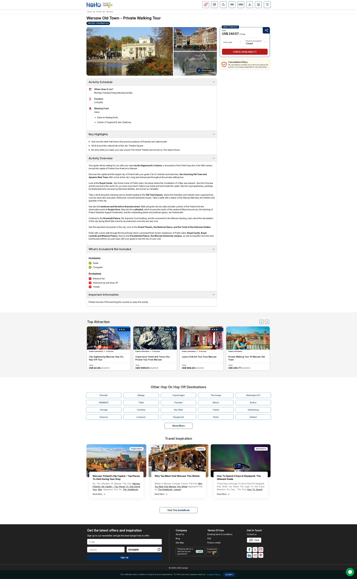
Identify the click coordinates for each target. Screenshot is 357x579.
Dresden (104, 395)
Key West (178, 410)
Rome (216, 417)
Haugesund (178, 417)
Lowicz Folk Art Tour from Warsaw (199, 357)
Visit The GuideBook (178, 510)
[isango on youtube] (255, 555)
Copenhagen (178, 395)
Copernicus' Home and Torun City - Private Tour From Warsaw (153, 358)
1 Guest (249, 43)
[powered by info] (212, 552)
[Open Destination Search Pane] (223, 4)
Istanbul (253, 417)
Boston (253, 402)
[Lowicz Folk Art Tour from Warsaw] (201, 338)
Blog (178, 538)
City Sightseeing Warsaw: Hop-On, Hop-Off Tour (106, 358)
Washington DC (253, 395)
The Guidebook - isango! (169, 489)
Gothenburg (253, 410)
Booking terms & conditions (219, 534)
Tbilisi (141, 402)
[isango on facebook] (249, 549)
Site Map (180, 542)
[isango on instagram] (260, 549)
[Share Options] (266, 30)
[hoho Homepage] (93, 5)
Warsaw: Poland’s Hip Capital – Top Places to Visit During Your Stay (116, 486)
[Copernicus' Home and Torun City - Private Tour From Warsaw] (155, 338)
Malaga (141, 395)
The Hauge (216, 395)
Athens (216, 402)
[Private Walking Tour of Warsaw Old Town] (248, 338)
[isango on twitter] (255, 549)
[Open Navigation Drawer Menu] (267, 4)
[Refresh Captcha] (159, 550)
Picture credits (214, 542)
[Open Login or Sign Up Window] (249, 4)
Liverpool (141, 417)
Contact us (252, 534)
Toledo (216, 410)
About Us (180, 534)
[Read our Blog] (214, 4)
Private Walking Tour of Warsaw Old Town (246, 358)
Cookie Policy (213, 574)
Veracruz (103, 417)
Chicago (104, 410)
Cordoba (141, 410)
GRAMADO (104, 402)
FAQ (209, 538)
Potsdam (178, 402)
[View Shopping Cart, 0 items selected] (258, 4)
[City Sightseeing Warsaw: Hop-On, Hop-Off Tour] (108, 338)
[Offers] (205, 4)
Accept (229, 574)
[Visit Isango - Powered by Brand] (107, 6)
